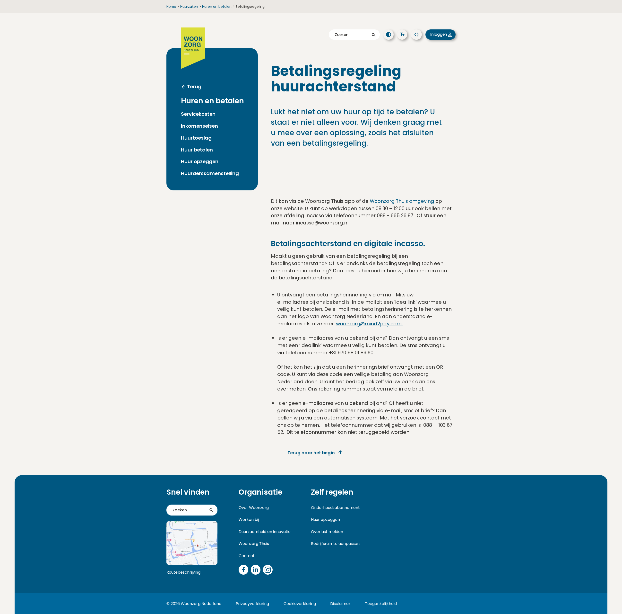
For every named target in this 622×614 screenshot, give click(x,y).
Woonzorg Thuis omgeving (402, 201)
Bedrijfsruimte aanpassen (335, 543)
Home (171, 6)
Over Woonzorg (254, 507)
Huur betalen (197, 150)
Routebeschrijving (183, 572)
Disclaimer (340, 603)
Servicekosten (198, 114)
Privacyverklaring (252, 603)
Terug (194, 86)
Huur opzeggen (199, 161)
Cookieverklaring (300, 603)
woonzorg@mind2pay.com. (369, 323)
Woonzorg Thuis (254, 543)
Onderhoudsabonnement (335, 507)
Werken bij (249, 519)
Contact (247, 556)
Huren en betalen (217, 6)
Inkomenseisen (199, 126)
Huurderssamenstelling (210, 173)
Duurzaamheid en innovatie (265, 531)
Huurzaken (189, 6)
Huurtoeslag (196, 138)
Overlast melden (327, 531)
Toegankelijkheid (381, 603)
